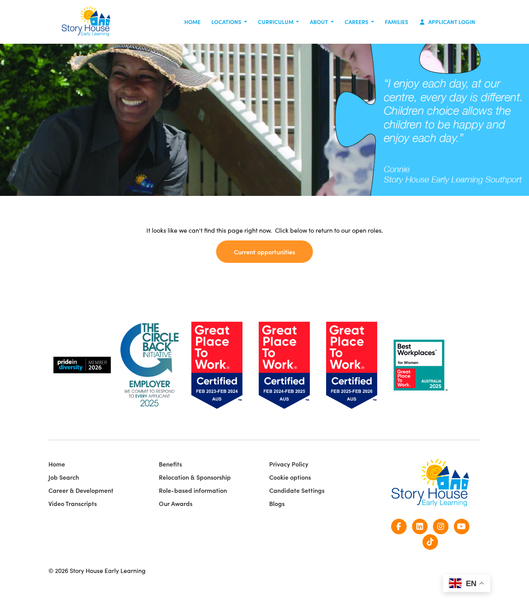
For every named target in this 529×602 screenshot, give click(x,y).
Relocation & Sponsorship (195, 477)
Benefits (170, 464)
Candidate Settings (297, 490)
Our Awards (175, 503)
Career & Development (80, 490)
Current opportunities (264, 251)
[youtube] (461, 525)
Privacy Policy (288, 464)
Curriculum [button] (276, 22)
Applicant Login (451, 22)
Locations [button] (226, 22)
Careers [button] (357, 22)
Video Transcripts (72, 503)
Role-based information (193, 490)
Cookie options (290, 477)
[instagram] (440, 525)
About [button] (319, 22)
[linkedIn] (419, 525)
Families (396, 22)
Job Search (63, 477)
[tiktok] (430, 541)
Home (192, 22)
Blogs (277, 503)
